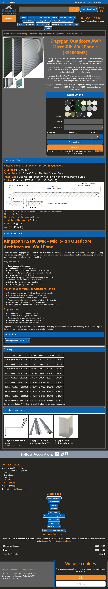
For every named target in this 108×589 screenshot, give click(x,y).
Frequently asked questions (54, 516)
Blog (76, 24)
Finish (59, 121)
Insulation (58, 128)
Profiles (54, 509)
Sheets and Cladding (67, 17)
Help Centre (54, 512)
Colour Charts (54, 502)
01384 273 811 (92, 17)
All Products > (9, 18)
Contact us (8, 329)
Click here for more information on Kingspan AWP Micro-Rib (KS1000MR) (33, 211)
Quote (31, 17)
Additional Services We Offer (54, 530)
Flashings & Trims (43, 21)
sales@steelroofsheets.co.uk (92, 21)
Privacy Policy (54, 523)
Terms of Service (54, 527)
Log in (4, 2)
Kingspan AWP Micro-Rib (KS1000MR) (69, 33)
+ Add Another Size (75, 142)
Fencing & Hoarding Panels (61, 24)
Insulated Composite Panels (41, 33)
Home (24, 17)
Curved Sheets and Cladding (47, 17)
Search (74, 9)
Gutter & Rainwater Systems (62, 21)
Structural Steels (43, 24)
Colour (59, 116)
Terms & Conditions (9, 569)
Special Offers (29, 21)
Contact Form (47, 541)
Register (13, 2)
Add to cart (75, 147)
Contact (48, 28)
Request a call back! (63, 541)
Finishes (54, 505)
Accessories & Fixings (26, 24)
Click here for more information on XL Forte (21, 217)
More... (80, 584)
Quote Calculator (88, 9)
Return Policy (54, 519)
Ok (81, 577)
